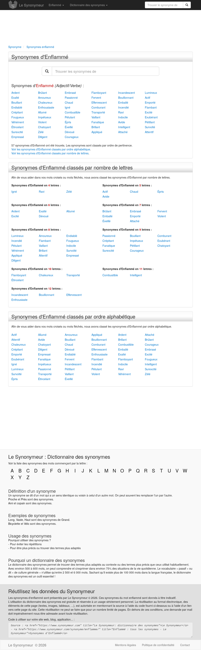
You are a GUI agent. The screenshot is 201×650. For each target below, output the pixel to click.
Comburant (98, 107)
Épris (68, 122)
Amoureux (44, 97)
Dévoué (69, 132)
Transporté (98, 112)
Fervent (96, 97)
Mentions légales (125, 645)
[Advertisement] (100, 26)
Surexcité (17, 132)
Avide (121, 122)
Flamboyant (98, 93)
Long (11, 520)
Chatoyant (44, 127)
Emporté (150, 102)
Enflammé (55, 5)
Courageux (72, 137)
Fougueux (17, 117)
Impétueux (44, 117)
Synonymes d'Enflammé (39, 56)
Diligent (42, 137)
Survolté (150, 127)
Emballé (123, 102)
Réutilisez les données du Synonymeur (51, 591)
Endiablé (16, 107)
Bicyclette (14, 524)
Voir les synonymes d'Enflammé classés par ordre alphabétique (50, 149)
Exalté (15, 97)
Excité (148, 112)
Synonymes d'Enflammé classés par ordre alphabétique (73, 316)
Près (24, 499)
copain (21, 503)
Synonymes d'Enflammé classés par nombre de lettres (72, 167)
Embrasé (70, 93)
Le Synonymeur (31, 4)
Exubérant (151, 117)
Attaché (123, 132)
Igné (67, 107)
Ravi (121, 112)
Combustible (72, 112)
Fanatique (97, 122)
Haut (27, 520)
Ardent (15, 93)
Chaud (69, 102)
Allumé (42, 112)
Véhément (17, 122)
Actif (147, 97)
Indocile (123, 117)
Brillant (95, 127)
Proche (12, 499)
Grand (65, 520)
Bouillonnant (125, 97)
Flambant (151, 107)
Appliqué (96, 132)
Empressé (17, 137)
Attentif (149, 132)
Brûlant (42, 93)
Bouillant (16, 102)
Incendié (123, 107)
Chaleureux (45, 102)
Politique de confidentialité (158, 645)
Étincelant (17, 127)
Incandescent (126, 93)
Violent (42, 122)
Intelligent (124, 127)
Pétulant (70, 117)
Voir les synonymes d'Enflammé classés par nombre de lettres (50, 153)
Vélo (26, 524)
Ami (10, 503)
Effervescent (99, 102)
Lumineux (151, 93)
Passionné (71, 97)
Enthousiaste (46, 107)
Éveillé (69, 127)
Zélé (41, 132)
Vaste (19, 520)
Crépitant (17, 112)
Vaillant (95, 117)
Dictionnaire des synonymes (88, 5)
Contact (185, 645)
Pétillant (150, 122)
